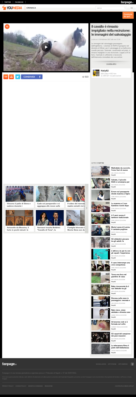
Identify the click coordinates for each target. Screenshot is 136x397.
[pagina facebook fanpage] (132, 364)
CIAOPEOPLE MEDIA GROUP (124, 386)
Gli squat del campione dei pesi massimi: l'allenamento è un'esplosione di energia (120, 335)
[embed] (5, 76)
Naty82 (105, 70)
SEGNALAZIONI (101, 364)
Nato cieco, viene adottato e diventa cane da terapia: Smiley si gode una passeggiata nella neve (120, 311)
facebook (19, 2)
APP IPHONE (112, 364)
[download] (11, 76)
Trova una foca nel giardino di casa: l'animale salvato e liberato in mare (119, 276)
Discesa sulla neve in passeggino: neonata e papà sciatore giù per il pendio (120, 299)
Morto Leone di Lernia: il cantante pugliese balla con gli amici (120, 228)
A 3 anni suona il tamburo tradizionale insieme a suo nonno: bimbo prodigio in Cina (121, 216)
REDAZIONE (49, 386)
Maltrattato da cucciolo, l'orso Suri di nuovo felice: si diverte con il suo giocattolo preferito (121, 169)
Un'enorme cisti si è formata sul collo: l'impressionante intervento (119, 323)
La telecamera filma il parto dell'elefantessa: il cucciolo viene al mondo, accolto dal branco (120, 347)
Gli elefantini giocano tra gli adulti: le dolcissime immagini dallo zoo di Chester (120, 240)
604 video (104, 74)
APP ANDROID (123, 364)
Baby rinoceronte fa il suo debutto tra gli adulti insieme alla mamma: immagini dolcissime (120, 287)
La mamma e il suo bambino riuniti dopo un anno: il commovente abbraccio (121, 204)
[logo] (127, 2)
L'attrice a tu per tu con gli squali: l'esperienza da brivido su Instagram (120, 252)
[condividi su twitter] (17, 76)
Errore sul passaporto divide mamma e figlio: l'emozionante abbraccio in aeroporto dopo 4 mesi (120, 193)
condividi (29, 76)
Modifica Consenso (35, 386)
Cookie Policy (21, 386)
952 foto (113, 74)
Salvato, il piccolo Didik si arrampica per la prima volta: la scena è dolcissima (120, 181)
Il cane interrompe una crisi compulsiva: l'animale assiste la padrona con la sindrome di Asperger (120, 264)
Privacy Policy (8, 386)
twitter (7, 2)
